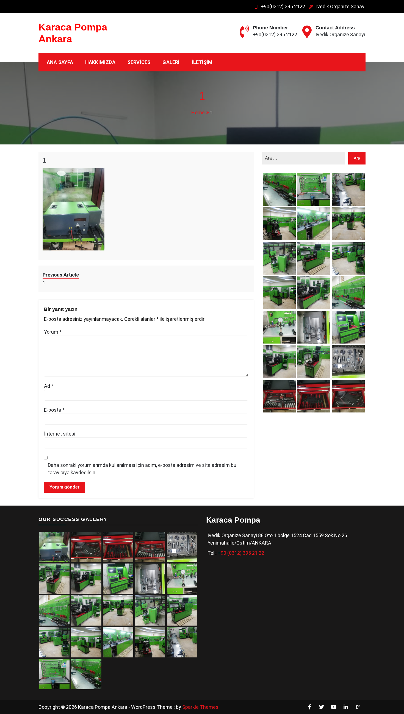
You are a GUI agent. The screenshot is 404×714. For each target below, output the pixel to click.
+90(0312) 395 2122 (283, 6)
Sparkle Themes (200, 707)
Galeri (170, 62)
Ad (48, 386)
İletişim (202, 62)
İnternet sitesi (59, 434)
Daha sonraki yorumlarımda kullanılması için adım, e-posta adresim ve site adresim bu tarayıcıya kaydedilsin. (142, 468)
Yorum (53, 332)
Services (139, 62)
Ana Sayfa (60, 62)
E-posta (54, 410)
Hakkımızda (100, 62)
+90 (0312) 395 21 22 (241, 553)
